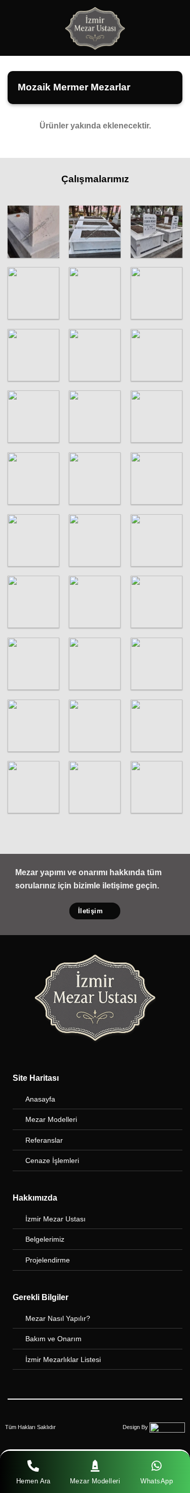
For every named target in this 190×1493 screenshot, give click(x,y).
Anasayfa (40, 1099)
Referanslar (44, 1140)
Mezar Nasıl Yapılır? (57, 1318)
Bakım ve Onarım (53, 1339)
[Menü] (14, 27)
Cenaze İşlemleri (52, 1160)
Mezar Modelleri (51, 1119)
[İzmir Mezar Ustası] (95, 28)
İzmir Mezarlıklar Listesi (63, 1359)
